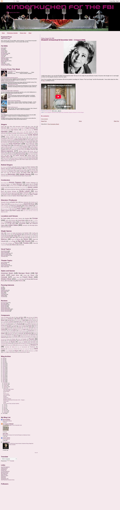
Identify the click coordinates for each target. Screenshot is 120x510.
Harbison (9, 329)
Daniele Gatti (29, 184)
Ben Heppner (3, 167)
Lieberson (17, 332)
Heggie (24, 329)
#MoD (2, 48)
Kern (25, 330)
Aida (2, 233)
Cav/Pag (34, 233)
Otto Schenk (12, 209)
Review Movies (4, 308)
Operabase (3, 476)
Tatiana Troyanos (25, 175)
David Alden (12, 204)
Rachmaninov (13, 340)
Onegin (34, 239)
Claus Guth (4, 204)
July (4, 404)
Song (14, 280)
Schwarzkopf (66, 112)
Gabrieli (19, 325)
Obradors (34, 336)
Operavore (3, 477)
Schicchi (4, 243)
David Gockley (19, 204)
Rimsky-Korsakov (4, 341)
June (5, 405)
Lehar (6, 332)
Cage (27, 321)
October (5, 385)
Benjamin (25, 318)
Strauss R (75, 112)
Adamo (2, 317)
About (30, 33)
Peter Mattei (30, 152)
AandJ (2, 126)
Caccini (23, 321)
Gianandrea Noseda (13, 187)
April (4, 408)
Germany (13, 220)
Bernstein (10, 320)
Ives (9, 330)
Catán (36, 321)
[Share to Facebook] (59, 111)
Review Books (4, 304)
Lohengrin (20, 237)
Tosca (16, 243)
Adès (12, 317)
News (57, 112)
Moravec (10, 336)
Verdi (36, 349)
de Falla (26, 352)
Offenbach (3, 337)
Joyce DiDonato (30, 144)
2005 (4, 413)
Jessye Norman (31, 169)
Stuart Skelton (14, 158)
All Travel (3, 218)
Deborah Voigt (4, 168)
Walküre (14, 244)
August (5, 387)
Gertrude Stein (4, 290)
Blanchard (30, 320)
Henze (29, 329)
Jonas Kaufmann (14, 144)
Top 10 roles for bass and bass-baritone (11, 403)
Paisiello (15, 337)
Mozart (16, 336)
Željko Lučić (12, 160)
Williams (7, 352)
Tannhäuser (10, 243)
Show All (36, 452)
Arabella (8, 233)
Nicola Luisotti (24, 191)
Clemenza (9, 234)
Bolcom (2, 321)
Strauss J (27, 345)
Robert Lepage (16, 210)
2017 (4, 367)
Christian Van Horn (22, 136)
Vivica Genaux (34, 159)
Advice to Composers (6, 253)
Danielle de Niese (13, 138)
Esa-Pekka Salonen (13, 185)
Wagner (16, 350)
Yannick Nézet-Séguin (18, 195)
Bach (22, 317)
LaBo (13, 237)
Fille (21, 236)
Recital (28, 279)
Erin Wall (7, 169)
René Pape (9, 155)
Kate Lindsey (24, 145)
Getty (35, 325)
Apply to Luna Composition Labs (15, 425)
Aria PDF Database (5, 467)
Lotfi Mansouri (35, 207)
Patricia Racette (21, 152)
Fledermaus (26, 236)
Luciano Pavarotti (34, 171)
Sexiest (2, 293)
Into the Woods (6, 391)
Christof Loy (33, 202)
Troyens (2, 244)
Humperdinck (3, 330)
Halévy (34, 327)
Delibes (14, 324)
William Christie (7, 195)
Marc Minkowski (16, 189)
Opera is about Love (5, 265)
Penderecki (25, 337)
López (30, 332)
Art (1, 287)
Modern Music (6, 279)
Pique (9, 241)
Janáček (14, 330)
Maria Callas (26, 172)
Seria (8, 280)
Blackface (3, 263)
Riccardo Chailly (6, 194)
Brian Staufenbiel (25, 202)
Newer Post (44, 121)
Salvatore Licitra (8, 175)
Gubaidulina (19, 327)
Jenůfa (4, 402)
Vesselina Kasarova (15, 159)
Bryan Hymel (3, 135)
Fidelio (15, 236)
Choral (25, 275)
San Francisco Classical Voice (7, 479)
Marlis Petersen (21, 149)
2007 (4, 380)
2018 (4, 366)
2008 (4, 379)
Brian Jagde (33, 133)
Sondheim (3, 345)
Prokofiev (24, 339)
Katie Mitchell (9, 207)
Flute (31, 236)
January (5, 412)
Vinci (6, 350)
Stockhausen (20, 345)
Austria (27, 218)
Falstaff (2, 236)
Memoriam (54, 112)
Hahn (30, 328)
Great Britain (21, 220)
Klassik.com (3, 470)
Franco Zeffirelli (28, 205)
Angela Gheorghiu (30, 128)
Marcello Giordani (16, 172)
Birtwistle (19, 320)
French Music (27, 277)
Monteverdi (33, 334)
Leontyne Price (12, 171)
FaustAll (8, 236)
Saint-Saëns (33, 342)
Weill (36, 350)
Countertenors (4, 138)
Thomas (15, 348)
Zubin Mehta (29, 195)
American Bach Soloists (16, 218)
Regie (2, 61)
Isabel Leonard (13, 142)
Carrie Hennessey (20, 135)
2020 (4, 363)
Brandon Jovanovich (23, 133)
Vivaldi (10, 350)
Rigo (19, 241)
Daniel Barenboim (17, 184)
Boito (35, 320)
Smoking (10, 94)
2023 (4, 359)
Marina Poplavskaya (12, 149)
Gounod (8, 328)
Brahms (12, 321)
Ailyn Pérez (9, 126)
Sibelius (29, 343)
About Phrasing (4, 251)
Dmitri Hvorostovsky (16, 168)
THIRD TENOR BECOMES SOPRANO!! (10, 90)
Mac (35, 237)
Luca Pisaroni (6, 148)
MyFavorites (3, 291)
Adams (7, 317)
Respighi (34, 340)
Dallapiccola (3, 324)
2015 (4, 370)
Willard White (5, 160)
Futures (2, 55)
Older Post (116, 121)
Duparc (34, 324)
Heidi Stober (33, 141)
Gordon (2, 327)
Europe (2, 52)
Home (3, 33)
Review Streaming (5, 310)
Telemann (3, 348)
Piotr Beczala (11, 154)
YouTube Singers (80, 112)
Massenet (28, 333)
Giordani (5, 396)
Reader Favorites (5, 60)
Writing (2, 295)
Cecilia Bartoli (33, 135)
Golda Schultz (25, 141)
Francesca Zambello (15, 205)
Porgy (13, 241)
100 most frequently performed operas (9, 77)
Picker (35, 337)
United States (4, 64)
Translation (3, 294)
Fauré (7, 325)
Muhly (22, 336)
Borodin (6, 321)
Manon (12, 239)
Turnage (26, 348)
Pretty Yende (30, 154)
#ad (2, 49)
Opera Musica (4, 474)
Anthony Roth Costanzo (18, 131)
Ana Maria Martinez (13, 128)
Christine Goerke (32, 136)
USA (2, 62)
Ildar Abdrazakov (4, 142)
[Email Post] (52, 110)
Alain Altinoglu (4, 182)
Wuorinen (16, 352)
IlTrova (7, 237)
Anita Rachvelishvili (5, 129)
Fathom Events (4, 468)
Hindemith (34, 329)
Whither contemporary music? (7, 80)
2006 (4, 381)
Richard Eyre (33, 209)
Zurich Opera (6, 226)
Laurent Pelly (16, 207)
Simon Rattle (25, 194)
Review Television (5, 311)
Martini (15, 333)
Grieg (14, 327)
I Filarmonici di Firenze (13, 84)
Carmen (26, 233)
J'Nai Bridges (21, 142)
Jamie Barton (29, 142)
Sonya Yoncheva (6, 158)
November (6, 384)
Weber (27, 350)
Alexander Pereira (5, 202)
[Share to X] (57, 111)
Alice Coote (30, 126)
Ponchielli (3, 339)
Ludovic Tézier (29, 148)
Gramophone (4, 469)
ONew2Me (3, 58)
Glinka (20, 326)
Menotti (15, 334)
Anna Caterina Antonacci (27, 129)
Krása (35, 330)
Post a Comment (44, 118)
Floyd (15, 325)
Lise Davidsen (24, 147)
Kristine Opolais (32, 145)
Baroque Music (24, 273)
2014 (4, 371)
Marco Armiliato (26, 189)
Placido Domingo (20, 154)
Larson (2, 332)
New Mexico (22, 222)
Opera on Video (4, 475)
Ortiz (12, 337)
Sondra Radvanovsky (33, 156)
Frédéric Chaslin (4, 187)
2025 (4, 358)
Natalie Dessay (25, 174)
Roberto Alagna (31, 155)
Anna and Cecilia (6, 395)
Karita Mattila (16, 145)
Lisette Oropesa (34, 147)
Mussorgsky (27, 336)
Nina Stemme (13, 152)
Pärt (7, 340)
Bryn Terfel (11, 135)
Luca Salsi (14, 148)
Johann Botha (4, 171)
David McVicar (29, 204)
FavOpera (3, 54)
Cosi (14, 234)
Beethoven (11, 318)
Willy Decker (3, 211)
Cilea (20, 322)
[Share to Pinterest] (60, 111)
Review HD (3, 306)
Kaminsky (20, 330)
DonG (25, 234)
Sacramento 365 (4, 478)
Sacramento (22, 223)
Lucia (26, 237)
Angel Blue (21, 128)
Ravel (25, 340)
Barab (31, 317)
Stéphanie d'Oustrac (23, 158)
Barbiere (20, 233)
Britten (17, 321)
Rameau (20, 340)
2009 (4, 377)
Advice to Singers (5, 254)
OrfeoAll (3, 241)
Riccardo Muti (16, 194)
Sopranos (71, 112)
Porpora (8, 339)
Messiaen (20, 334)
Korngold (30, 330)
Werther (20, 244)
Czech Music (16, 277)
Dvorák (2, 325)
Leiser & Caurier (26, 207)
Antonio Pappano (15, 182)
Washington (25, 225)
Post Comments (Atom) (53, 124)
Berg (30, 318)
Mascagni (21, 333)
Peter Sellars (21, 209)
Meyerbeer (26, 334)
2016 (4, 368)
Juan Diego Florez (6, 145)
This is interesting (6, 390)
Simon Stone (25, 210)
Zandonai (21, 352)
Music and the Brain (5, 255)
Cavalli (4, 322)
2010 (4, 376)
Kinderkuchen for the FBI (60, 7)
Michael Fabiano (23, 151)
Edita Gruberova (28, 168)
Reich (29, 340)
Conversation (6, 401)
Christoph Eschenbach (5, 184)
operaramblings (6, 419)
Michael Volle (33, 151)
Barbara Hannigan (12, 133)
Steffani (14, 345)
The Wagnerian (6, 442)
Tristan (34, 243)
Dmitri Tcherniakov (5, 205)
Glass (15, 326)
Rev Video (3, 303)
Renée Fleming (20, 155)
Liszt (26, 332)
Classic (32, 275)
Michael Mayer (5, 209)
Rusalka (36, 241)
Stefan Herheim (33, 210)
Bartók (4, 318)
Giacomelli (3, 326)
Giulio (2, 237)
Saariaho (26, 342)
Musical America (4, 472)
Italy (29, 220)
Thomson (21, 348)
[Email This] (54, 111)
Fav (2, 289)
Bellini (18, 318)
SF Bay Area (11, 223)
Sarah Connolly (23, 156)
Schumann (16, 343)
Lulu (31, 237)
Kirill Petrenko (8, 189)
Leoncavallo (11, 332)
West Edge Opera (34, 225)
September (6, 386)
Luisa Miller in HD (12, 71)
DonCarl (19, 234)
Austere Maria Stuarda (7, 420)
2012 (4, 374)
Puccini (31, 339)
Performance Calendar (12, 33)
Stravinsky (7, 346)
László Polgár (6, 172)
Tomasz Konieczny (5, 159)
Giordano (9, 326)
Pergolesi (30, 337)
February (5, 410)
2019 (4, 364)
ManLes (4, 239)
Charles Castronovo (10, 137)
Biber (15, 320)
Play (17, 279)
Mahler (3, 333)
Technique (3, 256)
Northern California (5, 57)
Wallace (23, 350)
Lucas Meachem (21, 148)
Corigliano (29, 322)
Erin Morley (35, 139)
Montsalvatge (3, 336)
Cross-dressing (4, 264)
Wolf (12, 352)
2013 (4, 372)
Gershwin (29, 325)
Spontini (9, 345)
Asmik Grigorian (29, 131)
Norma (18, 239)
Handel (3, 329)
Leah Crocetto (15, 147)
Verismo (20, 280)
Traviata (26, 243)
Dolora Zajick (31, 138)
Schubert (10, 343)
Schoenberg (3, 343)
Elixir (35, 234)
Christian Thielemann (31, 182)
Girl (35, 236)
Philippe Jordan (35, 192)
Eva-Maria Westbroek (7, 141)
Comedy (3, 51)
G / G (4, 392)
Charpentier (9, 322)
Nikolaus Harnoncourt (12, 193)
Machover (34, 332)
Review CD (3, 305)
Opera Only (61, 112)
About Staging (4, 262)
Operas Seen (23, 33)
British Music (15, 275)
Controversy (5, 397)
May (4, 407)
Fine (12, 325)
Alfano (17, 317)
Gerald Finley (17, 141)
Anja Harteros (15, 129)
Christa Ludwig (11, 167)
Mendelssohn (9, 334)
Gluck (24, 326)
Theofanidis (10, 348)
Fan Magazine (49, 112)
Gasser (24, 325)
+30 (45, 112)
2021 (4, 362)
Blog (2, 288)
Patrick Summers (24, 193)
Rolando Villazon (5, 156)
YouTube (3, 296)
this (44, 80)
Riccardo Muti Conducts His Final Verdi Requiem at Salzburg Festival (16, 434)
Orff (8, 337)
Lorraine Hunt (23, 171)
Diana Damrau (22, 138)
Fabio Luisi (21, 185)
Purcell (2, 340)
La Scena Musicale (5, 471)
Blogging (3, 117)
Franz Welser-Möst (31, 185)
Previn (19, 339)
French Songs (6, 393)
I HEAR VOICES (6, 438)
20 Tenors (3, 113)
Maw (35, 333)
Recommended (4, 302)
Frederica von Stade (22, 169)
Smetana (34, 343)
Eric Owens (28, 139)
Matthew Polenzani (31, 149)
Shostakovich (23, 343)
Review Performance (5, 309)
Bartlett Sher (14, 202)
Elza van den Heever (9, 139)
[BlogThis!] (56, 111)
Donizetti (19, 324)
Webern (32, 350)
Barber (36, 317)
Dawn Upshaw (31, 167)
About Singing (4, 252)
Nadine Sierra (4, 152)
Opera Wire (5, 433)
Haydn (14, 329)
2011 (4, 375)
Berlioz (3, 320)
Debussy (9, 324)
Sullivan (13, 346)
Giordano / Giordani (7, 398)
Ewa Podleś (13, 169)
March (5, 409)
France (7, 220)
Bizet (24, 320)
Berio (35, 318)
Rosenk (28, 241)
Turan (7, 244)
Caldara (31, 321)
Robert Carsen (5, 210)
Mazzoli (2, 334)
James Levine (33, 187)
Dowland (26, 324)
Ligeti (22, 332)
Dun (31, 324)
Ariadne (14, 233)
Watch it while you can (13, 107)
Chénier (3, 234)
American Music (7, 273)
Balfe (27, 317)
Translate (12, 461)
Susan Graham (32, 158)
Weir (4, 352)
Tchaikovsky (32, 347)
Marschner (10, 333)
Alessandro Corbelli (20, 126)
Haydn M (19, 329)
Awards (2, 50)
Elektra (30, 234)
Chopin (15, 322)
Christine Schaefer (20, 167)
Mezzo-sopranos (7, 151)
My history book (4, 473)
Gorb (35, 326)
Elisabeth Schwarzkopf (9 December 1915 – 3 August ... (14, 399)
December (6, 383)
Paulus (20, 337)
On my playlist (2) (6, 439)
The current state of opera (8, 389)
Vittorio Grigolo (25, 159)
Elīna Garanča (19, 139)
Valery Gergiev (34, 194)
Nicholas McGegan (11, 191)
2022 (4, 361)
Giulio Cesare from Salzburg (14, 100)
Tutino (30, 348)
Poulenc (14, 339)
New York (30, 222)
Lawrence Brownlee (5, 147)
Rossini (13, 342)
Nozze (25, 239)
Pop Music (22, 279)
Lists (2, 56)
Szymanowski (24, 346)
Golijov (30, 326)
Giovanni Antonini (22, 187)
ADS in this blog (5, 38)
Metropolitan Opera (10, 222)
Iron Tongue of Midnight (8, 423)
